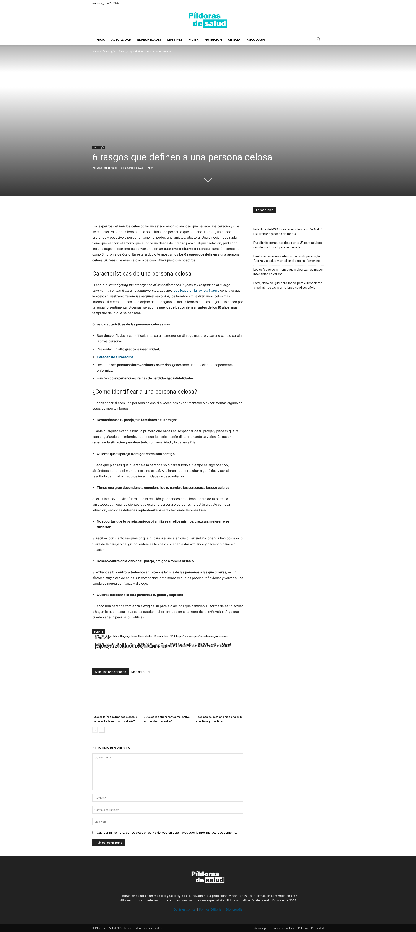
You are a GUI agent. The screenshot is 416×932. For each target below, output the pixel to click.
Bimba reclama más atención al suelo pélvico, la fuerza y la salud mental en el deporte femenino (287, 258)
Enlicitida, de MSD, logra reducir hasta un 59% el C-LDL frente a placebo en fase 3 (288, 232)
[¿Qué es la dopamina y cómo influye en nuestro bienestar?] (167, 697)
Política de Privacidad (311, 928)
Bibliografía (234, 909)
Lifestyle (174, 39)
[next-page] (102, 730)
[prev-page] (95, 730)
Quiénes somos (184, 909)
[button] (318, 40)
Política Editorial (211, 909)
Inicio (100, 39)
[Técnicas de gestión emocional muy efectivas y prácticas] (219, 697)
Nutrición (213, 39)
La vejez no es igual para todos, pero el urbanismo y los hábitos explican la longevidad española (288, 285)
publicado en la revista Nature (196, 290)
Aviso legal (260, 928)
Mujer (193, 39)
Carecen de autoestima (115, 357)
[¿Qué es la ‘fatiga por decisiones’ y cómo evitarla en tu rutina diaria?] (116, 697)
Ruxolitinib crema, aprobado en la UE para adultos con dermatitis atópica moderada (288, 245)
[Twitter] (106, 211)
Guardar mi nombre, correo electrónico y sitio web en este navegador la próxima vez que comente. (167, 832)
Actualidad (121, 39)
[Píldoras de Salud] (208, 20)
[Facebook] (96, 211)
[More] (136, 211)
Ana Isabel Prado (107, 167)
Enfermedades (149, 39)
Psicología (255, 39)
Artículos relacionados (110, 672)
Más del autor (140, 672)
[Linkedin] (126, 211)
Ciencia (234, 39)
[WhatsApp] (116, 211)
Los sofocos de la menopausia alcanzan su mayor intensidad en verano (288, 272)
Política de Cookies (282, 928)
